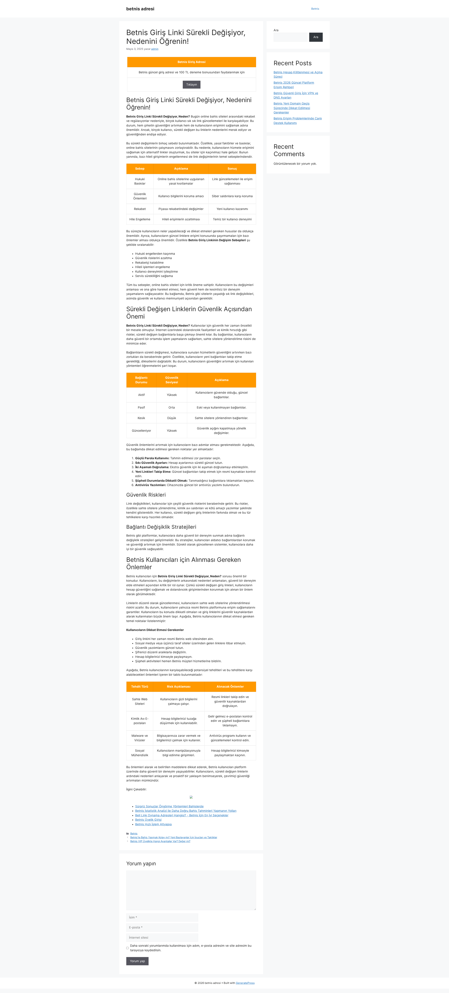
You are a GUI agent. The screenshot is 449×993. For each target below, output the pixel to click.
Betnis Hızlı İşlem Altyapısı (153, 824)
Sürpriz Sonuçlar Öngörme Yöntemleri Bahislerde (169, 806)
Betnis (315, 8)
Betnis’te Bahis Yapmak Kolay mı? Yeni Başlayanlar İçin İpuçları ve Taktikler (173, 837)
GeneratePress (245, 983)
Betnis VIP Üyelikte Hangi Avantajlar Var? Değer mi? (160, 841)
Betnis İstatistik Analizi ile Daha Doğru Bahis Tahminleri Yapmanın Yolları (185, 811)
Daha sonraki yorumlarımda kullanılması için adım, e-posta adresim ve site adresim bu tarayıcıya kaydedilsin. (191, 948)
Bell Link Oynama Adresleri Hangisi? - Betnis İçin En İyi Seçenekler (181, 815)
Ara (276, 30)
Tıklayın (191, 84)
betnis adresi (140, 8)
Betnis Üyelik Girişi (148, 819)
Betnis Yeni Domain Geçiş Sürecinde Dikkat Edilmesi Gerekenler (292, 108)
